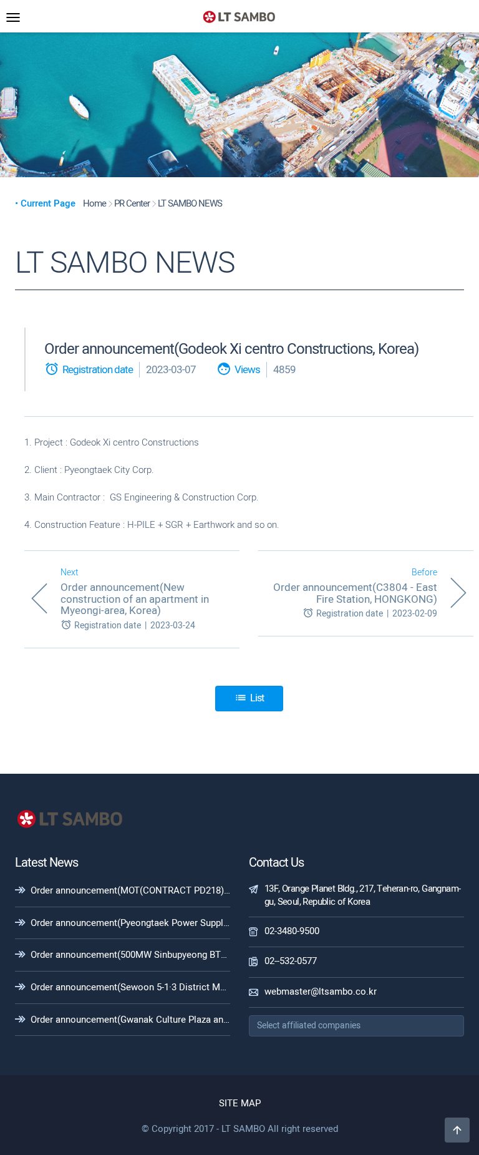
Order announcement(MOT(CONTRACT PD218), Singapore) (152, 890)
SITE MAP (240, 1103)
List (249, 698)
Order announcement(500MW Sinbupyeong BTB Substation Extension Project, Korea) (206, 955)
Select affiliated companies (308, 1025)
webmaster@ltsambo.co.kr (320, 991)
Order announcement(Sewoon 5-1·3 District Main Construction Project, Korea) (192, 987)
